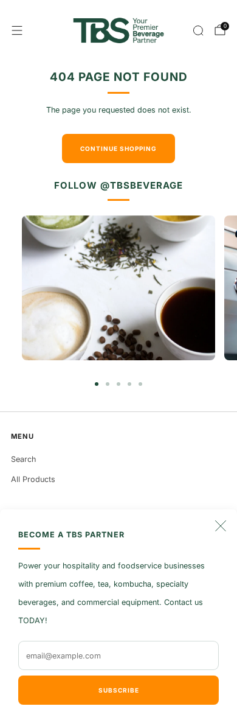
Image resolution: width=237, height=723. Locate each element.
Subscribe (118, 690)
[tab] (96, 384)
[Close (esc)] (220, 525)
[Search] (198, 30)
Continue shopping (118, 148)
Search (23, 459)
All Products (33, 479)
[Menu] (17, 30)
